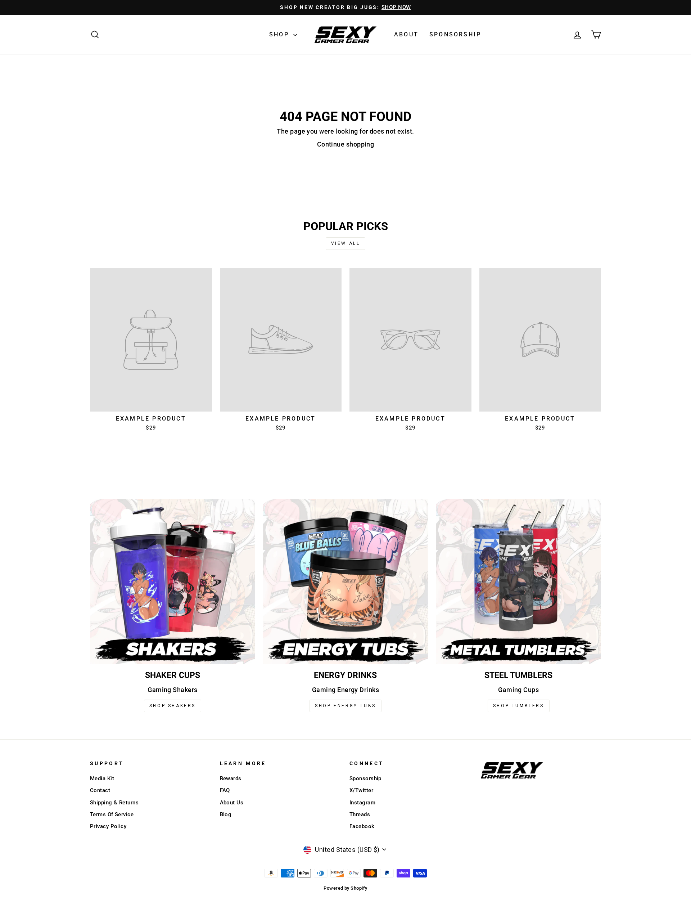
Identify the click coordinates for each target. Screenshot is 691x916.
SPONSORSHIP (455, 34)
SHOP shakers (172, 705)
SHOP (280, 34)
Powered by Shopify (345, 888)
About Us (232, 802)
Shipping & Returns (114, 802)
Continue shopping (345, 144)
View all (345, 243)
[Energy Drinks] (345, 581)
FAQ (225, 790)
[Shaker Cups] (172, 581)
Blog (226, 814)
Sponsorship (365, 778)
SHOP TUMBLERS (518, 705)
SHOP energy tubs (345, 705)
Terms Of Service (112, 814)
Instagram (362, 802)
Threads (359, 814)
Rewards (230, 778)
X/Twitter (361, 790)
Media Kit (102, 778)
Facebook (362, 826)
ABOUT (406, 34)
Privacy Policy (108, 826)
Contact (100, 790)
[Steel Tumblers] (518, 581)
